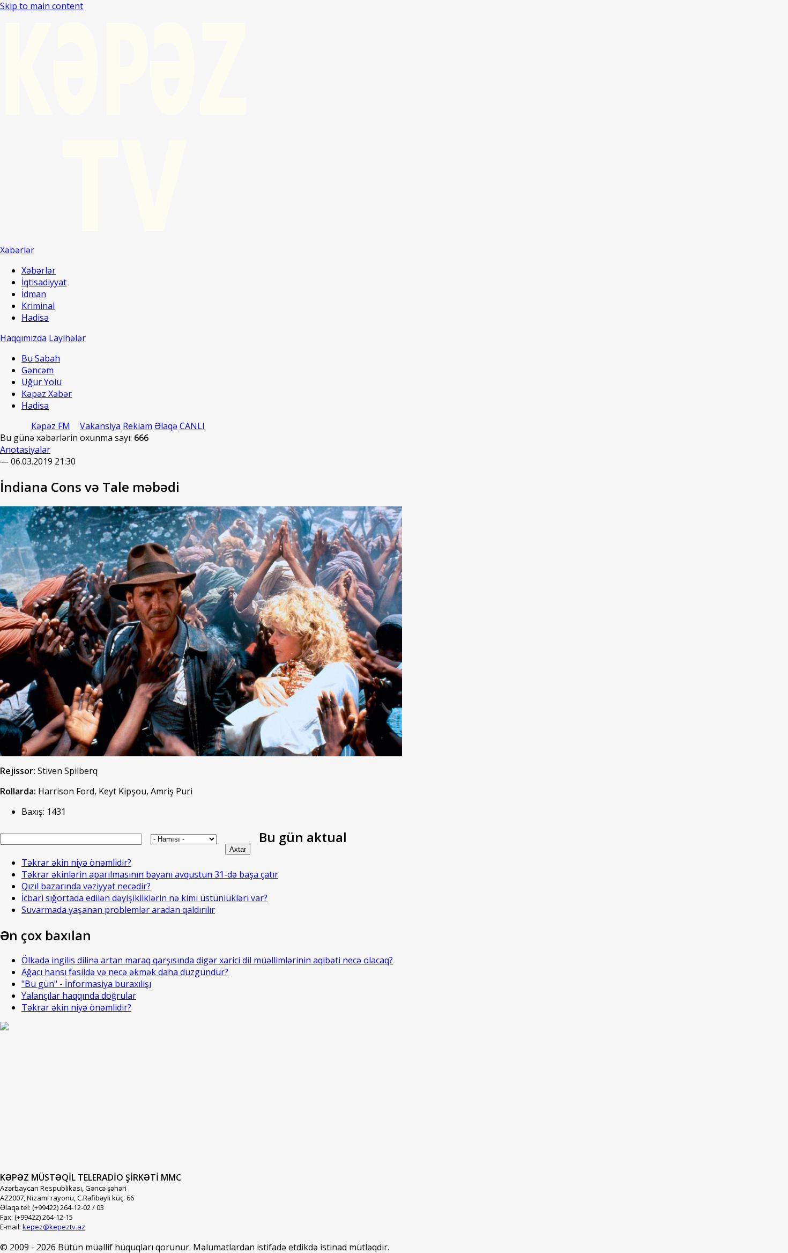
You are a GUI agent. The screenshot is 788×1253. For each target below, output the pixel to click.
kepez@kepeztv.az (54, 1227)
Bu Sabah (40, 358)
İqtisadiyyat (43, 282)
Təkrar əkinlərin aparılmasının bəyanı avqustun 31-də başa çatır (149, 874)
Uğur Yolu (41, 382)
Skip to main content (41, 6)
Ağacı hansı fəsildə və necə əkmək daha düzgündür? (124, 972)
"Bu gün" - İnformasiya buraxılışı (86, 984)
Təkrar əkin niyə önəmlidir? (76, 862)
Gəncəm (37, 370)
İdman (33, 294)
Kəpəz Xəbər (46, 394)
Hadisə (35, 317)
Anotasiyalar (25, 449)
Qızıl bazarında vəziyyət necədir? (86, 886)
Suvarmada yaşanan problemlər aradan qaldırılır (118, 910)
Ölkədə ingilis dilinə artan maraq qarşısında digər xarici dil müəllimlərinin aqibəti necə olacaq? (207, 960)
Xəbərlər (38, 270)
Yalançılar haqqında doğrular (78, 995)
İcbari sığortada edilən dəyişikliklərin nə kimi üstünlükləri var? (144, 898)
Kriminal (38, 306)
